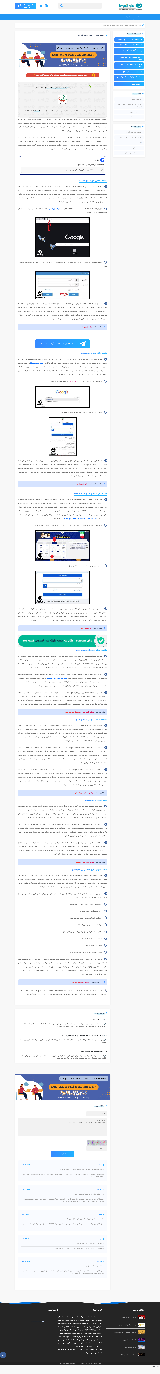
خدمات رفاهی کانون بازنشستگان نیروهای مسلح (79, 712)
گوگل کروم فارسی (54, 208)
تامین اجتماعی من (86, 628)
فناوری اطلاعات (126, 17)
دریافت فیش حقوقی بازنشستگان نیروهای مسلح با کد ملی (80, 518)
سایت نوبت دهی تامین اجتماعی (84, 793)
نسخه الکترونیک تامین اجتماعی (80, 982)
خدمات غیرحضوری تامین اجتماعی (81, 484)
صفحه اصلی (139, 17)
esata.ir (37, 110)
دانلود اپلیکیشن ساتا (36, 363)
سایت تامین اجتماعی (85, 327)
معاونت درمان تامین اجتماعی (85, 862)
